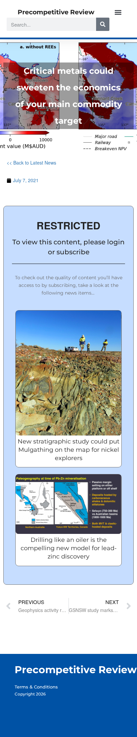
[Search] (102, 24)
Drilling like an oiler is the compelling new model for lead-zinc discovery (69, 548)
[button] (117, 12)
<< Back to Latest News (31, 162)
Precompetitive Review (56, 12)
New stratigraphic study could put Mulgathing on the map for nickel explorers (68, 450)
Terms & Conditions (36, 686)
